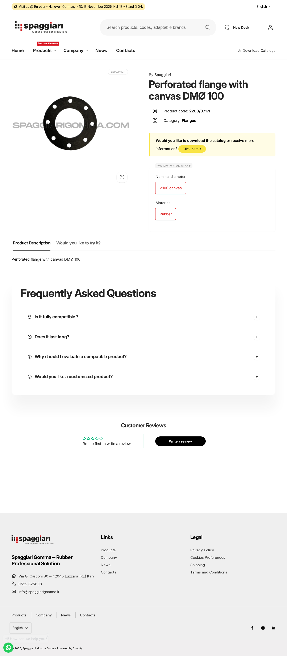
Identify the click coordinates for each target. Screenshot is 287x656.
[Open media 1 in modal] (71, 126)
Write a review (180, 441)
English (262, 7)
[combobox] (158, 27)
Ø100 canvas (171, 188)
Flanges (189, 120)
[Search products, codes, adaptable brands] (207, 27)
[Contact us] (8, 648)
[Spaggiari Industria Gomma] (33, 544)
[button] (43, 51)
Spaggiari (160, 74)
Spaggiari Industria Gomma (39, 648)
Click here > (192, 149)
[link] (78, 6)
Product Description (32, 242)
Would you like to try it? (78, 242)
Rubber (166, 214)
